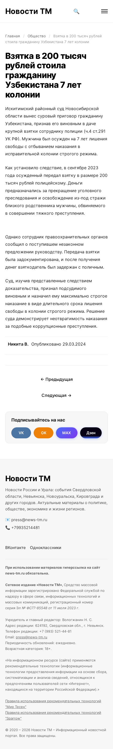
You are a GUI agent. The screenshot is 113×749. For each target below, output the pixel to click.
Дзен (90, 432)
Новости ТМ (28, 11)
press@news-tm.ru (29, 519)
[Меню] (104, 11)
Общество (37, 36)
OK (43, 432)
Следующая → (56, 395)
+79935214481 (25, 527)
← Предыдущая (56, 379)
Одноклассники (45, 547)
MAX (66, 432)
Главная (12, 36)
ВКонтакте (15, 547)
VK (21, 432)
